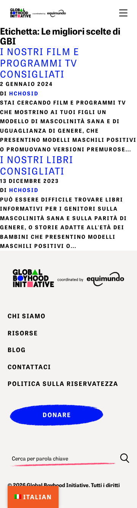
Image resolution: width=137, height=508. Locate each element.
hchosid (23, 93)
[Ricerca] (124, 458)
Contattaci (29, 366)
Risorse (23, 333)
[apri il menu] (123, 13)
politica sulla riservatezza (63, 383)
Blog (17, 349)
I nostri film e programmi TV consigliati (40, 62)
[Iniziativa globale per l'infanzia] (38, 13)
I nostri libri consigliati (36, 164)
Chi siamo (27, 315)
